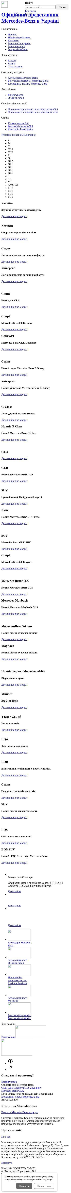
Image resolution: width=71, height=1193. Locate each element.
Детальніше (14, 891)
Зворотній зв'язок (18, 49)
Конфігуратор (15, 94)
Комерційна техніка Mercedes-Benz (27, 83)
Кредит (12, 60)
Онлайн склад (16, 97)
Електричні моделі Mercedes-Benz (20, 1096)
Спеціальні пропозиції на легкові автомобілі (33, 109)
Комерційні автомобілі (20, 129)
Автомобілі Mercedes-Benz (23, 77)
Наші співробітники (19, 37)
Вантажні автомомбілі (20, 126)
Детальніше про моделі (14, 216)
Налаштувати (44, 1186)
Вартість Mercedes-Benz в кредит (19, 1112)
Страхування (15, 66)
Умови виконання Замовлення (18, 134)
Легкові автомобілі (18, 123)
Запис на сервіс (16, 46)
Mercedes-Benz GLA (12, 1090)
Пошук (62, 7)
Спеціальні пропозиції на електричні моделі (33, 112)
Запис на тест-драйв (19, 43)
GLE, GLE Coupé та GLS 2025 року (21, 1087)
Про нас (12, 34)
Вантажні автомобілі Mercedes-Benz (28, 80)
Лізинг (12, 63)
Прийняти (24, 1186)
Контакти (30, 11)
